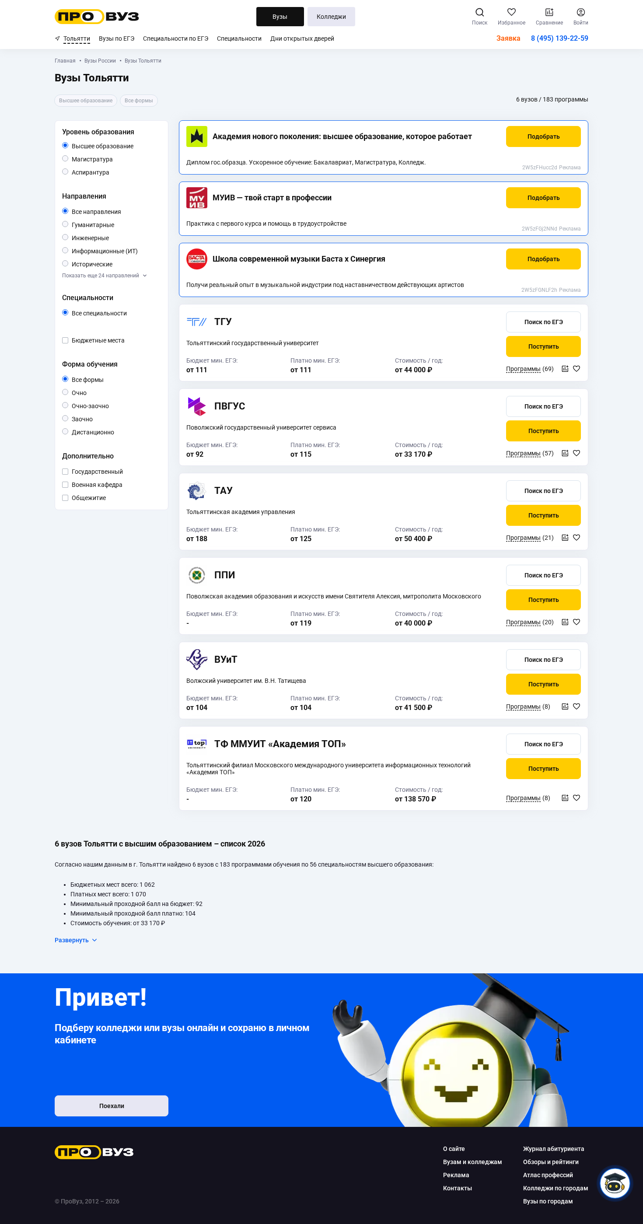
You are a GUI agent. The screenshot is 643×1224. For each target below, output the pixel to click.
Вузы (280, 16)
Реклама (570, 167)
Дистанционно (114, 432)
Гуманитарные (114, 224)
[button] (543, 136)
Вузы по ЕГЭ (116, 38)
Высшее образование (114, 146)
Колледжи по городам (555, 1188)
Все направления (114, 212)
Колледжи (331, 16)
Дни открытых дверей (302, 38)
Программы (523, 368)
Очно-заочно (100, 406)
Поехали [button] (111, 1105)
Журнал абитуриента (553, 1148)
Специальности (239, 38)
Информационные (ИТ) (114, 251)
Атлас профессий (548, 1175)
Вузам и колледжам (472, 1161)
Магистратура (113, 159)
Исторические (112, 264)
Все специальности (114, 313)
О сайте (454, 1148)
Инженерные (109, 237)
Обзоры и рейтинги (551, 1161)
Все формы (98, 380)
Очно (86, 392)
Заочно (92, 419)
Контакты (457, 1188)
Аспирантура (109, 172)
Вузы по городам (548, 1201)
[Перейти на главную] (97, 16)
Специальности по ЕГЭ (175, 38)
